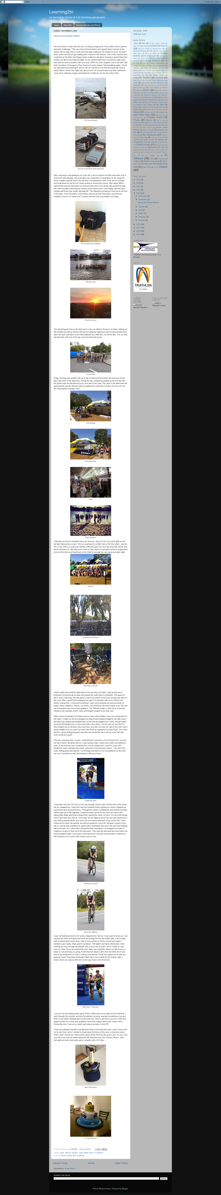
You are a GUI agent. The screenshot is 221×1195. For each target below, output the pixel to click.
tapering (136, 149)
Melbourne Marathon (150, 95)
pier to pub (161, 120)
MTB (152, 107)
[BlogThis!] (98, 1149)
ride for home (145, 132)
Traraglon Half (154, 155)
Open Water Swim (86, 1153)
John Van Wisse (149, 93)
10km (136, 43)
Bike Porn (137, 53)
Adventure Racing (143, 48)
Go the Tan (144, 80)
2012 (138, 228)
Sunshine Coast (139, 147)
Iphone (157, 90)
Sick (163, 137)
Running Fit (155, 137)
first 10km (162, 70)
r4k (137, 127)
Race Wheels (147, 127)
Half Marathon (158, 83)
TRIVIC (164, 161)
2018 (138, 183)
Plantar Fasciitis (139, 123)
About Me (68, 25)
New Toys (155, 109)
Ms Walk (160, 105)
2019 (138, 180)
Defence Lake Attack (141, 68)
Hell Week (139, 87)
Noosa (67, 1153)
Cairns (143, 58)
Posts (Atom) (70, 1168)
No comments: (85, 1149)
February (142, 217)
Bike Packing (160, 51)
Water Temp (146, 167)
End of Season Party (149, 70)
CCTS (150, 58)
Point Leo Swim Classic (154, 122)
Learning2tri (61, 11)
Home (56, 25)
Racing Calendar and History (88, 25)
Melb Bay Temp (140, 34)
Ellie (163, 68)
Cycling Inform (138, 65)
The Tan (155, 152)
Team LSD (144, 149)
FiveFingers (147, 73)
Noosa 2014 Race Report (67, 36)
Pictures (149, 120)
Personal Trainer (155, 117)
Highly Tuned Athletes (152, 87)
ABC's (135, 46)
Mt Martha (144, 107)
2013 (138, 224)
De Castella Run (160, 65)
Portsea (154, 125)
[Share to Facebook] (103, 1149)
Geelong (159, 77)
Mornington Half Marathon (159, 102)
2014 (138, 193)
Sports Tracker (148, 140)
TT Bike (138, 164)
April (140, 210)
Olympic (74, 1153)
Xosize (163, 166)
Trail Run (140, 155)
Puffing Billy (163, 125)
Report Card (147, 130)
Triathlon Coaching (151, 161)
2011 (138, 231)
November (142, 199)
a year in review (159, 43)
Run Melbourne (149, 135)
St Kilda (144, 142)
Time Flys (164, 152)
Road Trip (156, 132)
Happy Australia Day (150, 85)
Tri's (152, 158)
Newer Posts (61, 1163)
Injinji (137, 90)
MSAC (136, 107)
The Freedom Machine (143, 152)
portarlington (145, 125)
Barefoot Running (140, 51)
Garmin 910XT (158, 75)
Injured (146, 90)
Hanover (137, 85)
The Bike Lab (163, 149)
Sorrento (137, 140)
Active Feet (144, 46)
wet (155, 167)
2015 (138, 190)
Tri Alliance (99, 1153)
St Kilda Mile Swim (156, 142)
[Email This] (96, 1149)
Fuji (147, 75)
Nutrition (147, 112)
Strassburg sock (160, 145)
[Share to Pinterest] (106, 1149)
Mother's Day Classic (144, 105)
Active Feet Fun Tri (158, 46)
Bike (151, 51)
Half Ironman (145, 83)
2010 (138, 234)
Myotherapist (138, 109)
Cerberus (137, 61)
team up (153, 149)
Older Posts (121, 1163)
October (141, 207)
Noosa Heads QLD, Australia (72, 1156)
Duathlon (155, 68)
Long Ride (161, 92)
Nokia (163, 109)
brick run (162, 56)
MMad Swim (138, 102)
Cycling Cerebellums (157, 63)
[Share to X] (101, 1149)
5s (150, 43)
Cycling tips (148, 65)
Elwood (136, 70)
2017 (138, 186)
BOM (154, 53)
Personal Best (138, 117)
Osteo (157, 115)
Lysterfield (137, 95)
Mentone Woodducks (149, 100)
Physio (137, 120)
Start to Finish (143, 144)
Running (143, 137)
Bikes (147, 53)
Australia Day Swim (158, 48)
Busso (135, 58)
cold (144, 63)
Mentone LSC (149, 97)
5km (143, 43)
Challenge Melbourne (152, 61)
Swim (163, 147)
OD (154, 112)
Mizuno (162, 100)
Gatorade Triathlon (142, 77)
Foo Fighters (158, 73)
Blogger (125, 1189)
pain (163, 115)
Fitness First (137, 73)
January (141, 220)
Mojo (146, 102)
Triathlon (137, 161)
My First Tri (161, 107)
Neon (147, 109)
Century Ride (160, 58)
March (141, 213)
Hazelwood (163, 85)
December (142, 196)
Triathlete (161, 159)
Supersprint (152, 147)
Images (164, 87)
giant (62, 1153)
